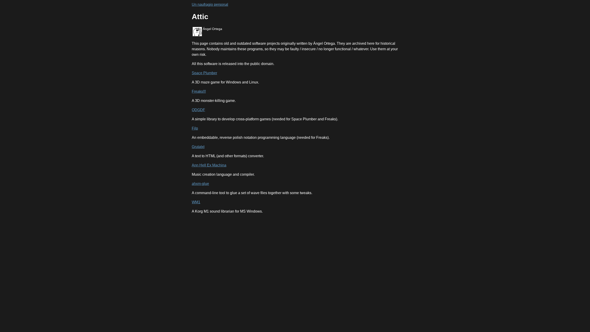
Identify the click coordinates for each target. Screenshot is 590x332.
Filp (195, 128)
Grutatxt (198, 147)
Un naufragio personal (210, 4)
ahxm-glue (200, 184)
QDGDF (198, 110)
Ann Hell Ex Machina (209, 165)
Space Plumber (204, 73)
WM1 (196, 202)
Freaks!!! (199, 91)
